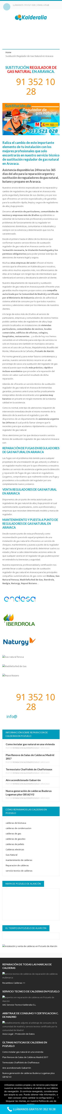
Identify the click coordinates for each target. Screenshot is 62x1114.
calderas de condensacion (18, 828)
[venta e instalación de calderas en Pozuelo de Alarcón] (31, 946)
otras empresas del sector (23, 262)
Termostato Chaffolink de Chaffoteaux (29, 769)
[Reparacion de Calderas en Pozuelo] (31, 17)
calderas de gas (13, 833)
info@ (46, 5)
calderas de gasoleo (15, 838)
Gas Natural (11, 854)
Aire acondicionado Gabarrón (23, 780)
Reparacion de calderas (17, 865)
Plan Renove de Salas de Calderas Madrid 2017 (25, 1057)
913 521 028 (30, 5)
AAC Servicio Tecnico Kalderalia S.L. (19, 1004)
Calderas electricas (15, 849)
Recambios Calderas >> (13, 982)
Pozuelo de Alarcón (44, 351)
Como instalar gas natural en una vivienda (30, 744)
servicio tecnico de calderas (19, 870)
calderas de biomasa (16, 822)
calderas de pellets (15, 844)
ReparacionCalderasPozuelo (26, 748)
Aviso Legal (7, 1033)
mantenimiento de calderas (19, 860)
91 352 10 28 (34, 86)
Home (8, 52)
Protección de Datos (25, 1033)
